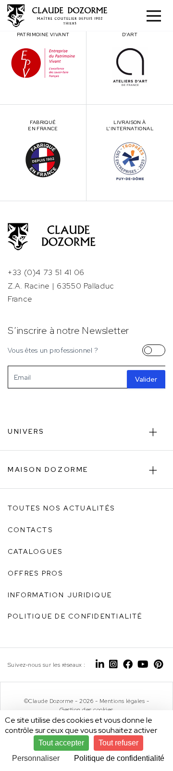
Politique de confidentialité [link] (119, 758)
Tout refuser (118, 743)
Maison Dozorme (48, 469)
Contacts (30, 529)
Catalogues (35, 551)
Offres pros (35, 573)
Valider (146, 379)
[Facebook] (128, 665)
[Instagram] (113, 665)
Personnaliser (36, 758)
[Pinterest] (158, 665)
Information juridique (60, 595)
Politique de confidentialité (75, 616)
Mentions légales (122, 701)
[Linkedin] (100, 665)
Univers (26, 431)
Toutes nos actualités (61, 508)
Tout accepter (61, 743)
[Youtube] (143, 665)
